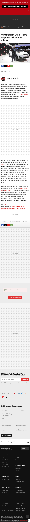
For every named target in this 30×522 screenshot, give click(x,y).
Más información (24, 520)
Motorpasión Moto (20, 481)
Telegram (22, 393)
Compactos (19, 414)
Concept (22, 94)
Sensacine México (20, 505)
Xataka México (5, 503)
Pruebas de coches (21, 419)
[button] (12, 78)
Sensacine (18, 468)
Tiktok (6, 396)
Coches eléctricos (21, 411)
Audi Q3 (3, 164)
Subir (23, 448)
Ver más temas (6, 435)
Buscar (27, 442)
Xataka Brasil (5, 505)
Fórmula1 (4, 411)
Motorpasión (18, 479)
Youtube (15, 393)
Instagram (18, 393)
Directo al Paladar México (8, 510)
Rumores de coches (7, 422)
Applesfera (4, 462)
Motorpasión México (20, 510)
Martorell (25, 222)
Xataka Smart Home (6, 464)
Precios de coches (21, 422)
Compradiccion (5, 495)
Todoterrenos (16, 222)
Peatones (10, 27)
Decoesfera (4, 492)
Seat (9, 222)
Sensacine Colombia (20, 508)
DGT (4, 27)
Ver (15, 297)
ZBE (23, 27)
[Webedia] (6, 450)
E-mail (11, 66)
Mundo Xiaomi (5, 466)
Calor (27, 27)
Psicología (17, 27)
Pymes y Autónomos (20, 492)
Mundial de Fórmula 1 (22, 430)
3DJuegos (18, 457)
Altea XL (8, 190)
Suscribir (25, 379)
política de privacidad (21, 382)
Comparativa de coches (6, 426)
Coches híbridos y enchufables (7, 414)
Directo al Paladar (6, 479)
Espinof (17, 470)
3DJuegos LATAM (20, 503)
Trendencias (5, 490)
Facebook (2, 66)
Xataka (3, 457)
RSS (25, 393)
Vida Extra (18, 459)
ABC (5, 204)
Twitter (5, 66)
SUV (3, 419)
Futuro (3, 430)
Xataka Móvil (5, 459)
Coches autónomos (21, 425)
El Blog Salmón (19, 490)
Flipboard (8, 66)
